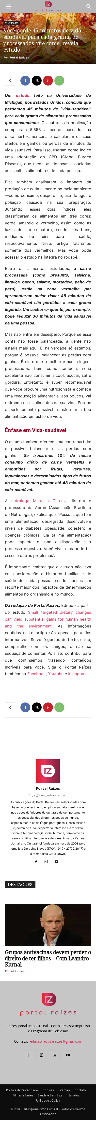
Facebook (36, 673)
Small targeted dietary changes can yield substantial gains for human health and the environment (48, 619)
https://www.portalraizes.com (48, 795)
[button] (8, 6)
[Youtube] (58, 862)
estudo (23, 95)
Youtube (56, 673)
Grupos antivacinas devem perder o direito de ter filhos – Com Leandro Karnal (48, 958)
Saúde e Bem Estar (51, 1095)
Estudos (74, 1095)
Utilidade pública (48, 1100)
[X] (37, 81)
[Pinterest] (48, 81)
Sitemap (64, 1090)
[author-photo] (48, 781)
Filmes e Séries (23, 1095)
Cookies (48, 1090)
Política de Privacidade (22, 1090)
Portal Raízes (19, 57)
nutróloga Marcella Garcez (38, 500)
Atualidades (11, 23)
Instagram (77, 673)
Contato (80, 1090)
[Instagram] (48, 862)
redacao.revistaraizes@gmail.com (55, 1041)
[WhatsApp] (59, 81)
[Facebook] (25, 81)
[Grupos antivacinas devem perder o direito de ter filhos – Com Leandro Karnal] (48, 925)
